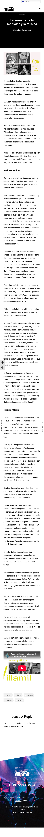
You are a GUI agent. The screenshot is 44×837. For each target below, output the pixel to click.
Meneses (9, 700)
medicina (30, 695)
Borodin (8, 695)
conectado (26, 723)
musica (20, 700)
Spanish (27, 1)
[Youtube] (14, 785)
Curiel (19, 695)
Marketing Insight (25, 812)
